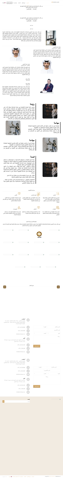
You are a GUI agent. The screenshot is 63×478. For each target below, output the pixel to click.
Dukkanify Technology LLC (52, 476)
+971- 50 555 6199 (21, 345)
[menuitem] (27, 3)
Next (58, 286)
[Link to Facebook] (6, 477)
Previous (4, 286)
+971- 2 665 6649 (21, 330)
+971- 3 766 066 (21, 348)
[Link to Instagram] (4, 477)
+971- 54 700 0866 (21, 327)
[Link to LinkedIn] (3, 477)
